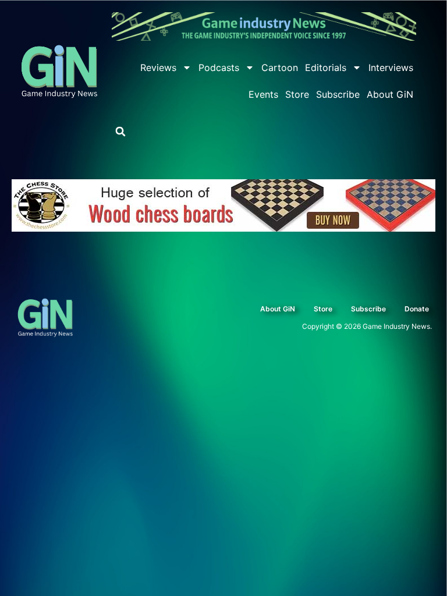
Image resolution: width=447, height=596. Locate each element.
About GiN (390, 94)
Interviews (390, 67)
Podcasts (218, 67)
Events (263, 94)
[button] (120, 132)
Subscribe (338, 94)
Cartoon (279, 67)
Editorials (325, 67)
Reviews (158, 67)
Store (297, 94)
